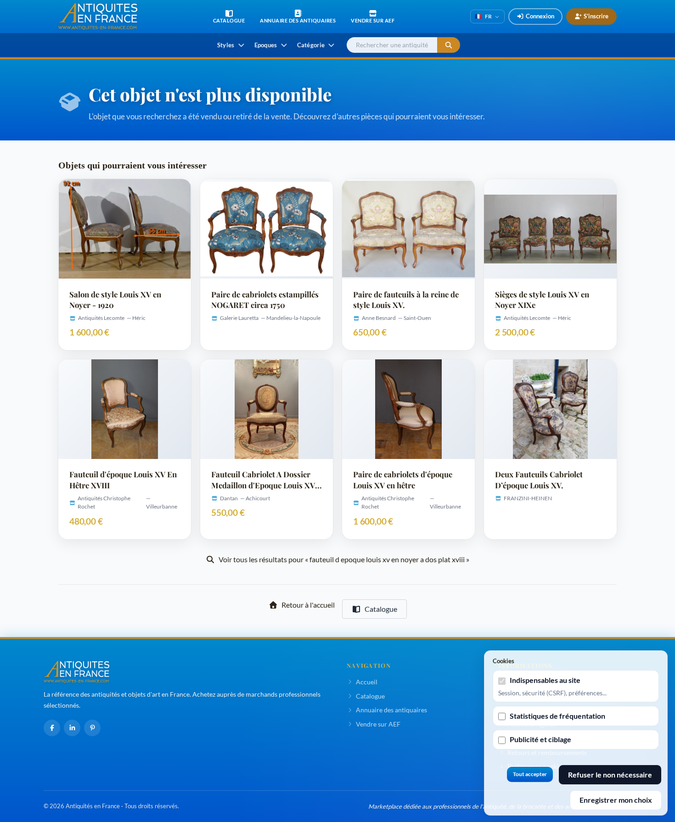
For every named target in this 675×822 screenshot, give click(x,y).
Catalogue (381, 608)
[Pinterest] (92, 728)
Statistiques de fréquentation (557, 715)
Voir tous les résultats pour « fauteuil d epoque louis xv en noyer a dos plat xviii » (344, 559)
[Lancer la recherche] (448, 45)
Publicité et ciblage (540, 739)
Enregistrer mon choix (615, 799)
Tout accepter (530, 774)
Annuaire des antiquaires (391, 710)
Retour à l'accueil (308, 604)
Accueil (366, 682)
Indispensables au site (545, 680)
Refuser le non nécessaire (610, 774)
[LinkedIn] (72, 728)
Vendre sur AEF (378, 724)
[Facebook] (52, 728)
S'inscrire (596, 16)
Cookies (503, 661)
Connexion (540, 16)
